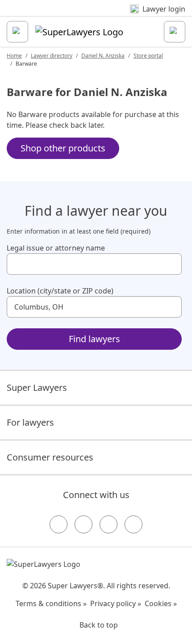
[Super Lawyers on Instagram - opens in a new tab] (83, 524)
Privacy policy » (115, 603)
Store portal (148, 55)
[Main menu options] (17, 31)
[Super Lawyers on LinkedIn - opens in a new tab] (133, 524)
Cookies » (161, 603)
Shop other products (63, 148)
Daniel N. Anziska (103, 55)
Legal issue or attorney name (56, 248)
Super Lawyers (37, 387)
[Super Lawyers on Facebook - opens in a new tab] (58, 524)
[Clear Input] (171, 264)
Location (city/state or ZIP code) (60, 291)
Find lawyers (94, 339)
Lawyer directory (51, 55)
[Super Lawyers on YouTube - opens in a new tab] (108, 524)
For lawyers (30, 422)
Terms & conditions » (51, 603)
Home (14, 55)
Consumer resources (50, 457)
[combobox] (94, 264)
